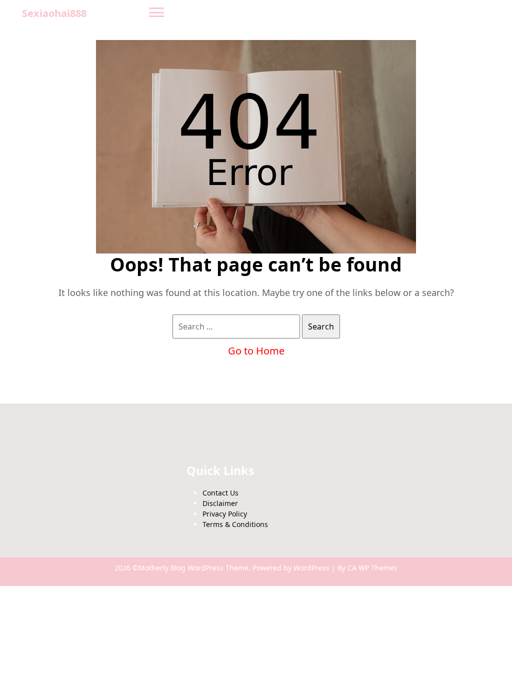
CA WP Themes (373, 567)
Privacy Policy (224, 513)
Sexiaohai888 (54, 13)
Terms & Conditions (235, 524)
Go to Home (256, 351)
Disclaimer (220, 503)
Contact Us (220, 493)
